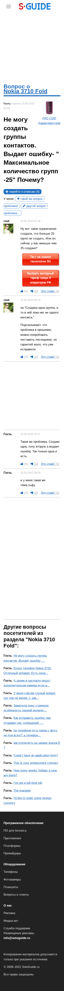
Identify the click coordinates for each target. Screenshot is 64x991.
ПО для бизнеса (15, 830)
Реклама (9, 913)
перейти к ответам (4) (23, 191)
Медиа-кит (11, 920)
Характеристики (49, 123)
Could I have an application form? (36, 755)
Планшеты (11, 887)
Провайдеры (12, 853)
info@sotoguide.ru (17, 938)
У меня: (9, 199)
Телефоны (11, 872)
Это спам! (50, 291)
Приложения (12, 838)
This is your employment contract (36, 763)
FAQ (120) (49, 118)
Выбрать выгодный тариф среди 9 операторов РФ (40, 278)
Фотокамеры (12, 879)
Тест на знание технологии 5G (40, 259)
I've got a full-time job (28, 783)
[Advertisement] (32, 46)
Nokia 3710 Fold (25, 91)
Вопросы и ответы (16, 894)
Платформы (12, 846)
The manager (22, 790)
